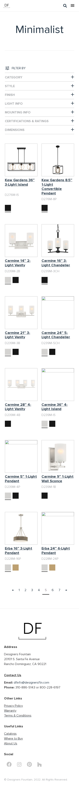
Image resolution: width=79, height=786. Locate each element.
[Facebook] (9, 764)
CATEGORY (13, 77)
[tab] (39, 77)
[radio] (8, 208)
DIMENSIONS (15, 130)
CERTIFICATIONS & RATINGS (27, 121)
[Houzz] (39, 764)
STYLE (10, 86)
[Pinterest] (29, 764)
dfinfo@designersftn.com (31, 683)
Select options (15, 195)
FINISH (10, 95)
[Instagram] (19, 764)
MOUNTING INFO (18, 112)
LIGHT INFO (14, 103)
